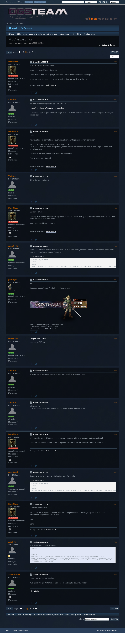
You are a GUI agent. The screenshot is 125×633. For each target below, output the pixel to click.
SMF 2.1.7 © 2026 (11, 630)
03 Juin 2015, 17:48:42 (40, 246)
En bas (9, 52)
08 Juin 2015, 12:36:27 (40, 371)
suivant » (114, 45)
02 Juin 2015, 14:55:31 (40, 132)
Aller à (81, 619)
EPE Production (35, 591)
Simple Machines (23, 630)
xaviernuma (14, 574)
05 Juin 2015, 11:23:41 (40, 280)
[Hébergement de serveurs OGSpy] (10, 87)
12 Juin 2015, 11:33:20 (40, 504)
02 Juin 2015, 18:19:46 (40, 208)
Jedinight (12, 279)
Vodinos (12, 99)
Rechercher (28, 28)
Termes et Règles (105, 630)
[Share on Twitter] (35, 93)
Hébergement (51, 85)
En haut (10, 609)
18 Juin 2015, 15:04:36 (40, 575)
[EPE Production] (10, 597)
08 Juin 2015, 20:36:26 (40, 435)
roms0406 (13, 246)
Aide (97, 630)
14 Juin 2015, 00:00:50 (40, 542)
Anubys (12, 542)
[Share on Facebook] (31, 93)
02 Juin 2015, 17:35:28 (40, 176)
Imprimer (114, 52)
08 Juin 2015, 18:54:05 (40, 403)
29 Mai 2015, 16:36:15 (40, 62)
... (31, 52)
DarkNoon (13, 61)
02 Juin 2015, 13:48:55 (40, 100)
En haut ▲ (115, 630)
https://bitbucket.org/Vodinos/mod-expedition (47, 108)
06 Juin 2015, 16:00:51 (39, 339)
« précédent (104, 45)
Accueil (14, 28)
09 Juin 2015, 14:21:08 (40, 472)
